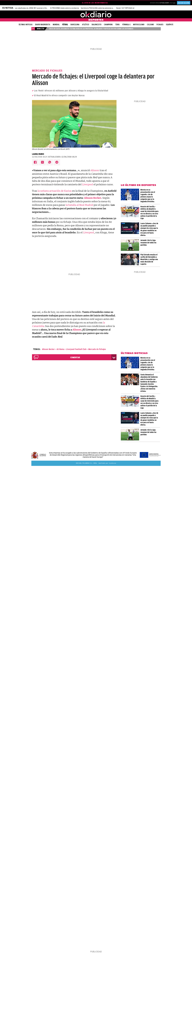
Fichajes (159, 24)
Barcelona (75, 24)
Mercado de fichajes (97, 349)
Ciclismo (150, 24)
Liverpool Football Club (76, 349)
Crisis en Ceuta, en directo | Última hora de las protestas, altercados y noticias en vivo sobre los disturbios (91, 29)
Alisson (95, 170)
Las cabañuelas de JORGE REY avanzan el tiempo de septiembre (37, 8)
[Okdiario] (96, 14)
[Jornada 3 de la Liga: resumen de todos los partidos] (130, 245)
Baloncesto (96, 24)
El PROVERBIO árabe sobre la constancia (64, 8)
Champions (108, 24)
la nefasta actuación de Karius (55, 190)
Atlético (85, 24)
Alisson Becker (92, 197)
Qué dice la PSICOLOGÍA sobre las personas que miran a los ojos (103, 8)
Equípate (169, 24)
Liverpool (87, 184)
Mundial (56, 24)
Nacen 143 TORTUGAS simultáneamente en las (133, 8)
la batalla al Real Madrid (79, 204)
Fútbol (65, 24)
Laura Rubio (38, 154)
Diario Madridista (42, 24)
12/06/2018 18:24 (39, 157)
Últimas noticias (26, 24)
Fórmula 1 (126, 24)
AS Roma (60, 349)
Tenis (117, 24)
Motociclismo (138, 24)
